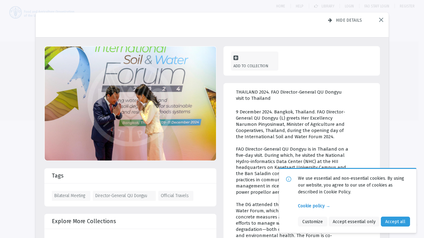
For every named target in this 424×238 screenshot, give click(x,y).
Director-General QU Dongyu (121, 195)
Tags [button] (58, 175)
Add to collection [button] (250, 66)
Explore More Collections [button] (84, 221)
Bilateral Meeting (69, 195)
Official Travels (175, 195)
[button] (381, 20)
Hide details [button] (349, 20)
